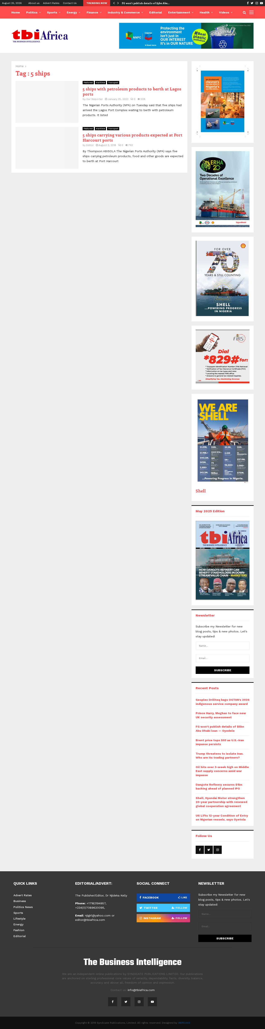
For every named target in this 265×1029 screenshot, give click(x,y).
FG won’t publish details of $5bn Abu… (146, 3)
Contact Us (70, 3)
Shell (201, 490)
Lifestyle (19, 918)
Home (15, 12)
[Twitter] (125, 1001)
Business (19, 901)
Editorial (155, 12)
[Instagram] (139, 1001)
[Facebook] (112, 1001)
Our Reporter (94, 99)
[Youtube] (152, 1001)
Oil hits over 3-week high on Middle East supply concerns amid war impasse (222, 771)
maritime (100, 82)
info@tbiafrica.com (141, 990)
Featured (88, 82)
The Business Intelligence (132, 963)
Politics (31, 12)
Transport (113, 82)
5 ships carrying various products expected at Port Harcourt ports (132, 137)
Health (205, 12)
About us (34, 3)
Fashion (18, 930)
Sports (52, 12)
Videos (224, 12)
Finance (92, 12)
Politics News (23, 907)
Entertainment (179, 12)
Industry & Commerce (124, 12)
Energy (72, 12)
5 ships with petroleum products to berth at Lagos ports (132, 91)
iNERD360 (184, 1022)
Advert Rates (51, 3)
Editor (90, 145)
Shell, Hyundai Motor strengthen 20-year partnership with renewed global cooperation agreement (221, 802)
